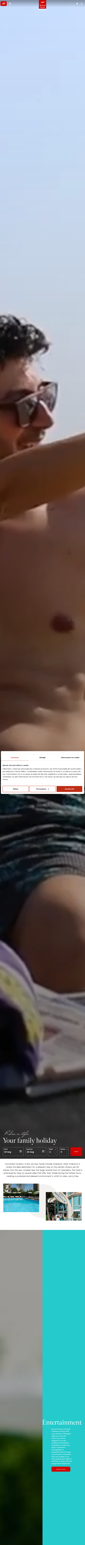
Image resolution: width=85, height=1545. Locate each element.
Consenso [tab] (15, 757)
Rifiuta (15, 789)
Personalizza (41, 789)
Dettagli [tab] (43, 757)
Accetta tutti (69, 789)
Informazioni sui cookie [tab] (70, 757)
